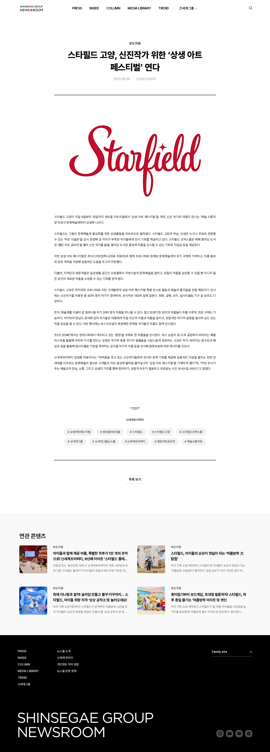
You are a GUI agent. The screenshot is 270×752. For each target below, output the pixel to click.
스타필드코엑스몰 (192, 432)
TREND (163, 8)
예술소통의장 (194, 441)
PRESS (77, 8)
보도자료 (135, 43)
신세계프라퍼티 (146, 79)
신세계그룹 (186, 8)
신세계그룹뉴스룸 (105, 441)
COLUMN (113, 8)
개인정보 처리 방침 (68, 664)
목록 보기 (135, 479)
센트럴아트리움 (111, 432)
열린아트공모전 (166, 441)
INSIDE (94, 8)
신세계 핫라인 (65, 657)
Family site (219, 651)
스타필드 (137, 432)
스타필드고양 (162, 432)
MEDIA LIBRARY (139, 8)
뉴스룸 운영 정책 (66, 671)
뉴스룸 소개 (64, 651)
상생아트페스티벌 (80, 432)
